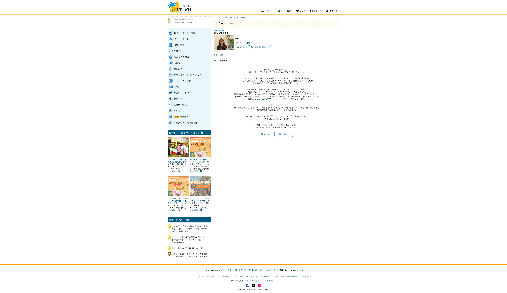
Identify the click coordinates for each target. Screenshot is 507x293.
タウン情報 (179, 45)
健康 (248, 43)
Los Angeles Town (179, 7)
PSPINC (252, 289)
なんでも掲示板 (181, 57)
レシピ (177, 110)
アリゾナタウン (269, 281)
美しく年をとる (230, 17)
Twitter (253, 285)
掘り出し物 (252, 270)
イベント (270, 270)
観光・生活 (232, 270)
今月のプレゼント (182, 92)
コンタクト (200, 276)
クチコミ (178, 98)
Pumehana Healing (259, 99)
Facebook (247, 285)
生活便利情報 (180, 104)
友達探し (178, 63)
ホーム (216, 17)
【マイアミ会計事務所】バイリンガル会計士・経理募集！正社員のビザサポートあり (189, 255)
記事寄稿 (184, 116)
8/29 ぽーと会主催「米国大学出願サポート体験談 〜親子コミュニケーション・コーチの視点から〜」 (189, 239)
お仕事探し (179, 51)
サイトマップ (306, 276)
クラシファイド (181, 39)
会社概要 (226, 276)
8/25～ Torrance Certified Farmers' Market (189, 248)
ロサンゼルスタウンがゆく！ (187, 74)
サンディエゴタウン (254, 281)
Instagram (259, 285)
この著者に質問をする (261, 47)
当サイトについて (213, 276)
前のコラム (268, 134)
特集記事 (178, 69)
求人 (240, 270)
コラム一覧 (243, 47)
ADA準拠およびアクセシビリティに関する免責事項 (280, 276)
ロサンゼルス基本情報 (184, 33)
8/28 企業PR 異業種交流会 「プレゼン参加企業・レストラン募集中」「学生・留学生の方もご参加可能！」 (189, 228)
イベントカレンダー (183, 81)
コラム (177, 86)
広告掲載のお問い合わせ (185, 122)
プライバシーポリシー (240, 276)
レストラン (221, 270)
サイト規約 (255, 276)
